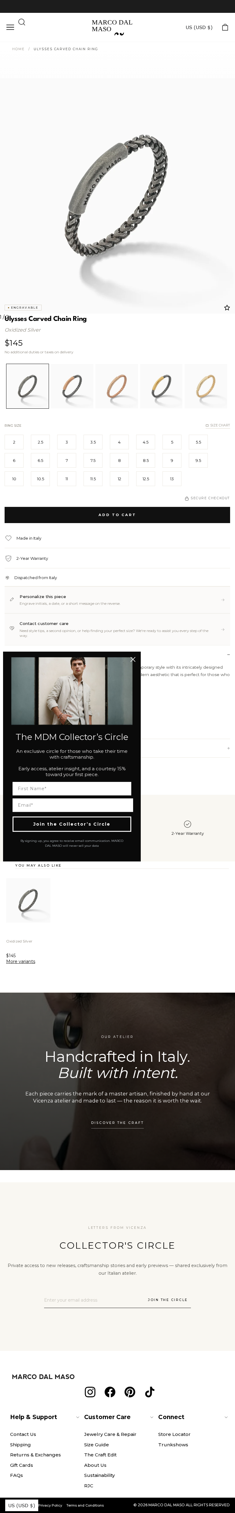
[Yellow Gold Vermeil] (206, 386)
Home (18, 49)
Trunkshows (173, 1445)
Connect (171, 1417)
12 (119, 478)
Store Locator (174, 1434)
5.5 (198, 442)
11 (66, 478)
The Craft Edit (100, 1455)
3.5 (93, 442)
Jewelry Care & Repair (110, 1434)
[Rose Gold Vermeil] (116, 386)
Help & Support (33, 1417)
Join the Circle (168, 1300)
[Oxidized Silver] (28, 386)
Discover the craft (117, 1123)
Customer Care (107, 1417)
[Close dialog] (133, 659)
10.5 (40, 478)
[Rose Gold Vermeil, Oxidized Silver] (72, 386)
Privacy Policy (50, 1505)
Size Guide (96, 1445)
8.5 (146, 460)
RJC (88, 1486)
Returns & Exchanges (35, 1455)
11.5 (93, 478)
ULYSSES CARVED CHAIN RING (66, 49)
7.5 (93, 460)
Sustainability (99, 1475)
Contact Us (23, 1434)
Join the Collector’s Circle (71, 824)
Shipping (20, 1445)
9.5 (198, 460)
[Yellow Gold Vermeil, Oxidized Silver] (161, 386)
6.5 (40, 460)
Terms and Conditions (85, 1505)
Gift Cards (21, 1465)
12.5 (146, 478)
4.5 (145, 442)
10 (14, 478)
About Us (95, 1465)
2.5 (40, 442)
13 (172, 478)
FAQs (16, 1475)
